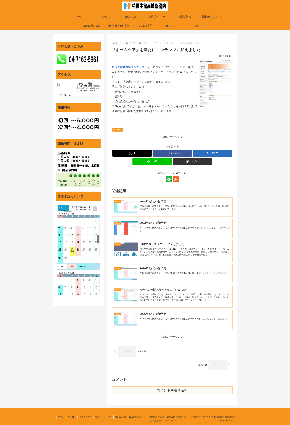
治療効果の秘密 (156, 416)
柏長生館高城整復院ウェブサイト (132, 67)
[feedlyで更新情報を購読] (169, 179)
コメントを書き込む (172, 390)
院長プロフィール (103, 416)
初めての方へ (85, 416)
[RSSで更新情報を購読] (176, 179)
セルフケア (171, 420)
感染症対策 (120, 416)
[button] (192, 161)
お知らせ (118, 129)
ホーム (61, 416)
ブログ (182, 420)
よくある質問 (156, 420)
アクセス (72, 416)
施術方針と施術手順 (176, 416)
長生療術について (137, 416)
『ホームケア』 (178, 67)
